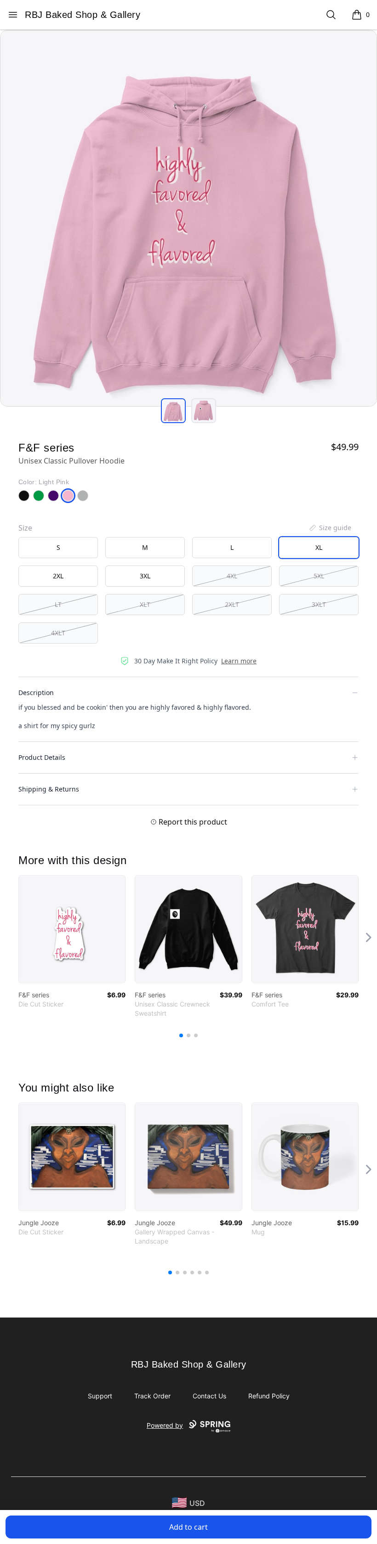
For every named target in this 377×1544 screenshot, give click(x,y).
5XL (319, 575)
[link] (72, 929)
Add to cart (188, 1527)
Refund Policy (269, 1396)
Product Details (41, 757)
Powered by (165, 1425)
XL (318, 547)
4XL (232, 575)
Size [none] (25, 528)
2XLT (232, 604)
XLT (145, 604)
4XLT (58, 632)
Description (36, 692)
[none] (329, 527)
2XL (58, 575)
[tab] (173, 410)
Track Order (152, 1396)
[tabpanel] (188, 218)
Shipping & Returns (48, 789)
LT (58, 604)
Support (100, 1396)
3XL (145, 575)
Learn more (239, 660)
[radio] (58, 547)
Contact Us (209, 1396)
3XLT (319, 604)
